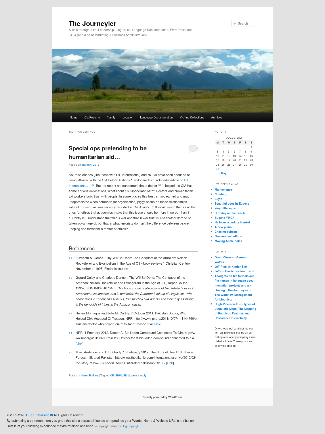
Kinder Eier (239, 266)
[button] (90, 185)
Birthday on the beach (230, 213)
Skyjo (218, 199)
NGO (119, 375)
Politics (93, 375)
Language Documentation (156, 117)
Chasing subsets (226, 231)
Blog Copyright (130, 426)
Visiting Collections (192, 117)
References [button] (82, 248)
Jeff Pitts (221, 266)
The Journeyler (92, 23)
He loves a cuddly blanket (232, 222)
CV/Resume (92, 117)
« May (222, 173)
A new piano (223, 227)
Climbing (221, 194)
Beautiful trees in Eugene (232, 203)
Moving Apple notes (228, 241)
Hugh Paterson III (227, 304)
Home (73, 117)
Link (157, 324)
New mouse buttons (228, 236)
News (84, 375)
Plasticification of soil (239, 271)
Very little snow (225, 208)
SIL (125, 375)
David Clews (223, 257)
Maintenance (223, 189)
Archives (216, 117)
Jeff (217, 271)
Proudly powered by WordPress (162, 397)
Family (111, 117)
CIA (112, 375)
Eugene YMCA (224, 217)
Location (127, 117)
